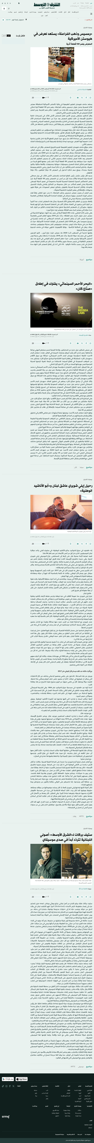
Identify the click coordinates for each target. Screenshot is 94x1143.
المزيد (42, 16)
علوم (36, 1093)
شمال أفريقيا (87, 1096)
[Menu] (91, 14)
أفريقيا (79, 1098)
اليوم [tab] (9, 35)
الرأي (65, 12)
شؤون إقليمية (89, 1101)
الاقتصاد (60, 12)
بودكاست (10, 12)
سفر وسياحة (78, 1113)
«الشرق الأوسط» (83, 335)
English (87, 3)
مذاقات (79, 1110)
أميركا (82, 260)
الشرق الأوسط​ (75, 12)
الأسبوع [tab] (4, 35)
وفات (74, 816)
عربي (91, 3)
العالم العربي (89, 1090)
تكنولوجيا (40, 12)
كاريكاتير (68, 1093)
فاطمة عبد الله (83, 889)
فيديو (15, 12)
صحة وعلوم (46, 12)
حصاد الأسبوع (56, 1110)
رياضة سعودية (67, 1110)
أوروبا (80, 1093)
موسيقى (81, 1067)
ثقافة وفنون (54, 12)
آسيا (80, 1096)
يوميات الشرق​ (33, 12)
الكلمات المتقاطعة (88, 1125)
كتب (47, 1090)
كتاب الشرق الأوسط (65, 1096)
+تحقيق (57, 1116)
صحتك (35, 1090)
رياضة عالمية (67, 1116)
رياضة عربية (67, 1113)
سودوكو (90, 1127)
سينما (82, 467)
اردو (78, 3)
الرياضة (26, 12)
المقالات (68, 1090)
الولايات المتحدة (77, 1090)
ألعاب (46, 16)
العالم (69, 12)
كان (75, 467)
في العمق (20, 12)
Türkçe (82, 3)
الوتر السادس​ (45, 1093)
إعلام (47, 1098)
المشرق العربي (87, 1098)
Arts (81, 816)
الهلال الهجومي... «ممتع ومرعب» (74, 20)
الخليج (89, 1093)
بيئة (36, 1096)
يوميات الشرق (87, 28)
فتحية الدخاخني (82, 90)
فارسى (74, 3)
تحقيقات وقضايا (55, 1113)
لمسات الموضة (78, 1116)
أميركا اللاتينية (78, 1101)
